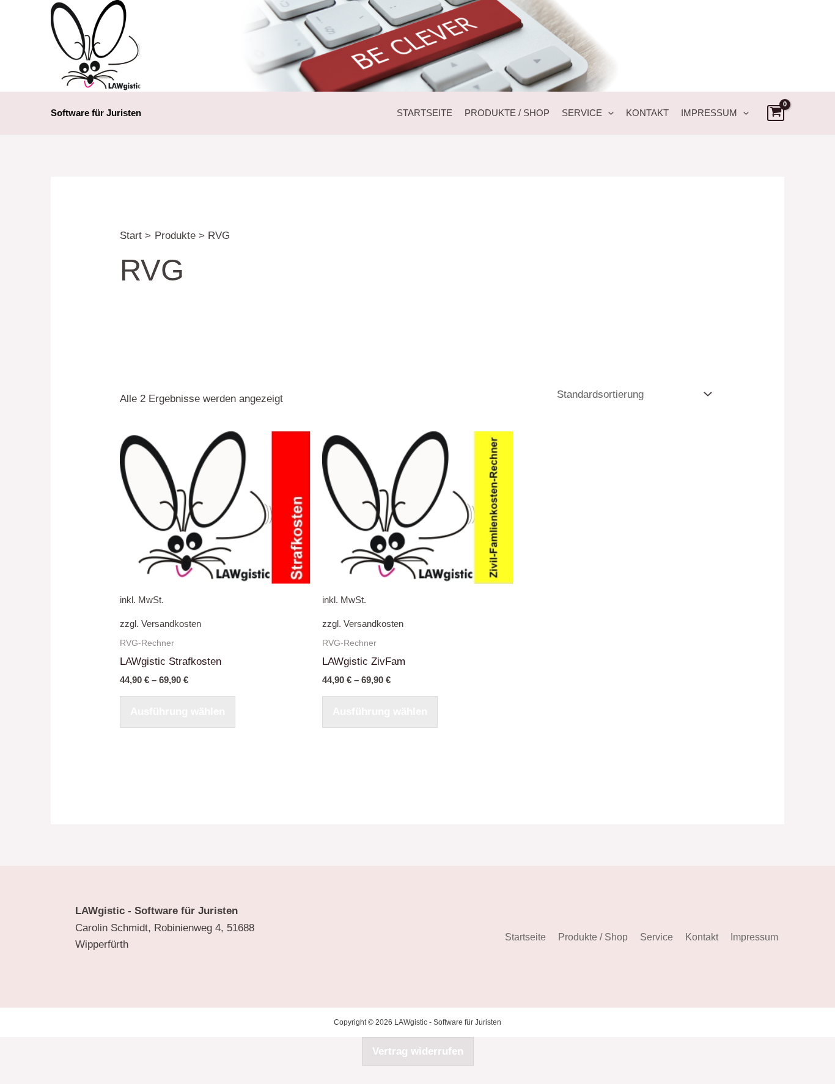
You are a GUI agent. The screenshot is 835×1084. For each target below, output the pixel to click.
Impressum (709, 113)
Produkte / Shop (507, 113)
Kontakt (647, 113)
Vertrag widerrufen (417, 1051)
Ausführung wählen (177, 711)
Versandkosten (171, 623)
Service (582, 113)
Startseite (424, 113)
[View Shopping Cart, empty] (775, 113)
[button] (608, 113)
